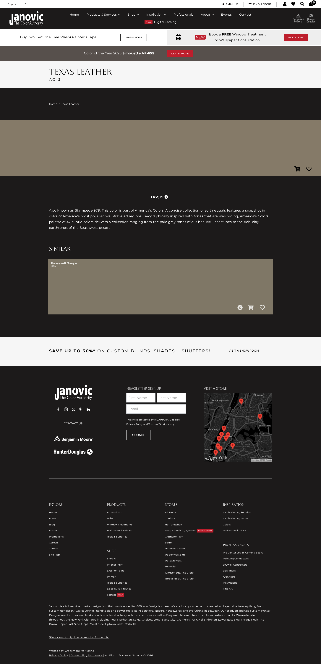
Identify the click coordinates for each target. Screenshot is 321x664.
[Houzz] (88, 409)
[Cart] (311, 4)
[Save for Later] (308, 169)
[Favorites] (293, 4)
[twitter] (73, 409)
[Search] (302, 4)
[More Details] (240, 308)
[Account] (285, 4)
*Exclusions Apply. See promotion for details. (79, 637)
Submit (138, 435)
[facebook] (58, 409)
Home (53, 104)
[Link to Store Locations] (238, 427)
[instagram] (66, 409)
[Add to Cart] (297, 169)
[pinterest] (81, 409)
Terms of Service (157, 424)
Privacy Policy (134, 424)
